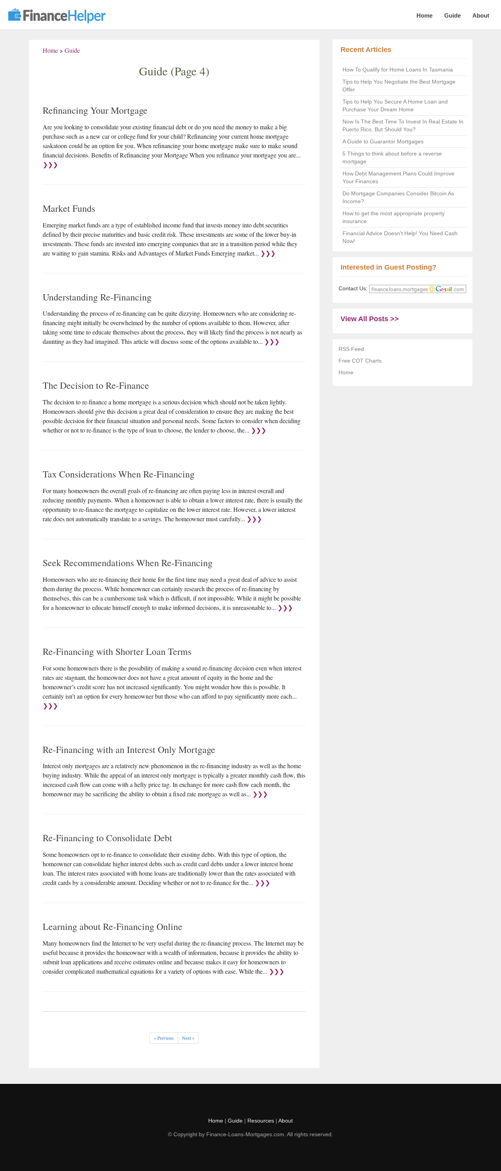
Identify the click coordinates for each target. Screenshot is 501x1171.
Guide (452, 15)
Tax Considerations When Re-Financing (119, 474)
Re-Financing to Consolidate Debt (107, 837)
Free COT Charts (360, 361)
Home (424, 15)
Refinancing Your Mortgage (95, 110)
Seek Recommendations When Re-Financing (128, 562)
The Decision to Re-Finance (96, 385)
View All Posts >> (370, 319)
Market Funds (69, 208)
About (480, 15)
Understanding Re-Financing (97, 297)
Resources (260, 1120)
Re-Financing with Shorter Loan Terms (117, 651)
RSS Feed (351, 349)
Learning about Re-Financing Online (112, 926)
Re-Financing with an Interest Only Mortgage (129, 749)
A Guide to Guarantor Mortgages (383, 141)
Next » (188, 1038)
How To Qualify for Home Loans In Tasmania (397, 69)
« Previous (164, 1038)
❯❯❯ (50, 164)
